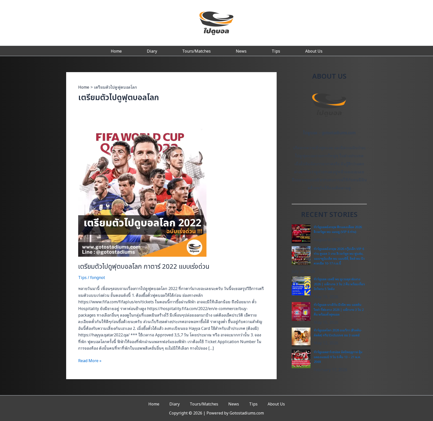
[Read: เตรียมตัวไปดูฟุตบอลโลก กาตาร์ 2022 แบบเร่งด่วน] (142, 192)
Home (116, 51)
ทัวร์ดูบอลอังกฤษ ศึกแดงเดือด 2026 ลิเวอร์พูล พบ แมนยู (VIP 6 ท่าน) (338, 229)
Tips (276, 51)
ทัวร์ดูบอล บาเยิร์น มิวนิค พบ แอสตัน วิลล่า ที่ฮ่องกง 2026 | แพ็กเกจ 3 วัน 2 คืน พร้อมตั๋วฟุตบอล (339, 309)
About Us (313, 51)
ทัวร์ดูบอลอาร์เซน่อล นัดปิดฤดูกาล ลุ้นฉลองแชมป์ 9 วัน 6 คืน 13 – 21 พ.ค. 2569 (338, 356)
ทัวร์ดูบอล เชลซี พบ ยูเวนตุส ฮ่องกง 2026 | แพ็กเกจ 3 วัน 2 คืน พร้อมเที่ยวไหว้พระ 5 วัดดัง (339, 283)
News (241, 51)
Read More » (89, 360)
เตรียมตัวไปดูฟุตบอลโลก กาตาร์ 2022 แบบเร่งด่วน (143, 267)
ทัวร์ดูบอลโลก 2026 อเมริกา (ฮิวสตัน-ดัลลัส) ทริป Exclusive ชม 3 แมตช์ (338, 332)
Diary (152, 51)
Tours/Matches (196, 51)
